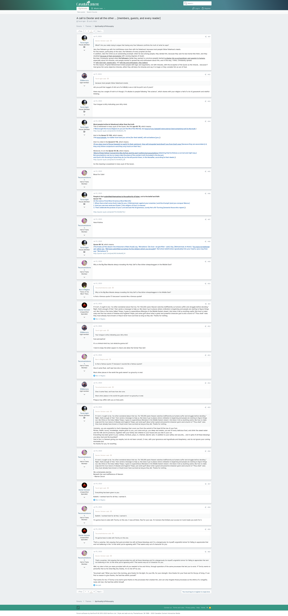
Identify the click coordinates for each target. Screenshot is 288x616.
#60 (209, 552)
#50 (209, 283)
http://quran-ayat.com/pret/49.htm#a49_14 (109, 253)
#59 (209, 529)
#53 (209, 355)
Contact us (168, 607)
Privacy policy (190, 607)
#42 (209, 74)
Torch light (82, 21)
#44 (209, 121)
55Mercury (84, 80)
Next (99, 31)
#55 (209, 407)
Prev (80, 31)
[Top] (207, 607)
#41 (209, 37)
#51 (209, 304)
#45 (209, 171)
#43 (209, 101)
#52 (209, 326)
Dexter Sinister (84, 310)
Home (203, 607)
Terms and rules (178, 607)
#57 (209, 484)
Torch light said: (100, 79)
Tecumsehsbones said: (103, 288)
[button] (104, 8)
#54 (209, 383)
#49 (209, 261)
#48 (209, 241)
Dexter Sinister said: (102, 41)
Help (198, 607)
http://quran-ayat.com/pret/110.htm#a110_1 (109, 212)
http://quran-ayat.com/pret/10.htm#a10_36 (109, 159)
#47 (209, 219)
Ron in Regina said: (102, 359)
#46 (209, 193)
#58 (209, 507)
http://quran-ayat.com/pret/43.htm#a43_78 (109, 131)
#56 (209, 451)
